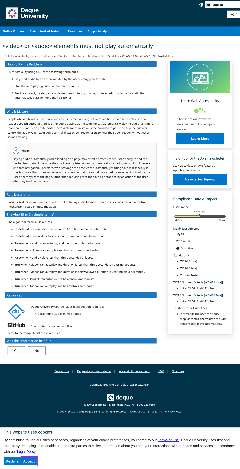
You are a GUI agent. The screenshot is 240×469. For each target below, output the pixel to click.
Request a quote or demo (94, 371)
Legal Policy (26, 452)
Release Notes (172, 411)
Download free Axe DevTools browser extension (120, 385)
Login (233, 14)
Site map (178, 371)
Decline (12, 461)
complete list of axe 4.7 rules (42, 333)
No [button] (36, 350)
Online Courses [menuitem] (13, 31)
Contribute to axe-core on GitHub (52, 326)
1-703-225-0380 (146, 404)
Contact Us (61, 371)
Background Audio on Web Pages (59, 314)
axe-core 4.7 (59, 56)
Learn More (207, 138)
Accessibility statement (134, 371)
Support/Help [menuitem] (97, 31)
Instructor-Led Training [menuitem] (46, 31)
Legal (155, 411)
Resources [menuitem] (75, 31)
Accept (29, 461)
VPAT (161, 371)
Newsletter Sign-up (200, 179)
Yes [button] (16, 350)
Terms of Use (168, 440)
